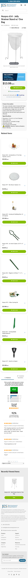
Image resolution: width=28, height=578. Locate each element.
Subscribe (22, 560)
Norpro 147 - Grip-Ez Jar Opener (9, 361)
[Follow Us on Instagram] (19, 575)
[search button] (3, 10)
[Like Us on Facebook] (9, 575)
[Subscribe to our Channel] (14, 575)
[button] (25, 5)
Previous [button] (2, 488)
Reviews (8, 377)
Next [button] (26, 488)
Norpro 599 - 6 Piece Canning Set (10, 302)
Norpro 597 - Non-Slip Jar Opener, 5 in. (11, 184)
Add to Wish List (15, 27)
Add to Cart (18, 87)
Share (24, 27)
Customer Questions (21, 376)
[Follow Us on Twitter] (11, 575)
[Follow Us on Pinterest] (16, 575)
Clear (14, 497)
